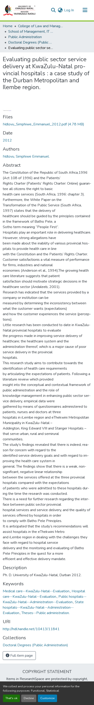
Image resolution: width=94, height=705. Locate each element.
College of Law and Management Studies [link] (41, 26)
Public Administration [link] (25, 36)
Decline (29, 698)
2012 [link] (7, 140)
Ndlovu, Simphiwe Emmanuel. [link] (26, 156)
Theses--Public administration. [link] (45, 612)
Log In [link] (69, 10)
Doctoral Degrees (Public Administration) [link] (31, 42)
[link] (47, 124)
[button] (19, 10)
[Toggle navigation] (84, 10)
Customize (47, 698)
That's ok (11, 698)
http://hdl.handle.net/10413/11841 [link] (31, 629)
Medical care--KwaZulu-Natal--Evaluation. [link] (36, 591)
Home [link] (8, 26)
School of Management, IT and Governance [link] (31, 31)
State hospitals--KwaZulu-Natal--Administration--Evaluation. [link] (43, 607)
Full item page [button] (21, 655)
